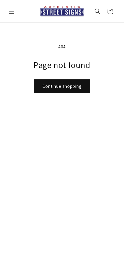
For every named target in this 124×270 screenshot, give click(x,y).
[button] (11, 11)
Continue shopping (62, 86)
